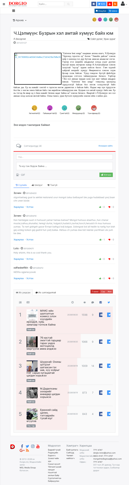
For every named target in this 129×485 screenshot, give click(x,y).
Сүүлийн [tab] (22, 185)
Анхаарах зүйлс (105, 146)
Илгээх (107, 174)
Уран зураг (109, 39)
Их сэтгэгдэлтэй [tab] (47, 292)
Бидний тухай (54, 450)
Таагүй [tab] (53, 185)
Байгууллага (72, 450)
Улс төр (31, 426)
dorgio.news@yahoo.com (104, 453)
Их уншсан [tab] (24, 292)
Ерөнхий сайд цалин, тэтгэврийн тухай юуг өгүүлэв (42, 415)
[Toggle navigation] (13, 11)
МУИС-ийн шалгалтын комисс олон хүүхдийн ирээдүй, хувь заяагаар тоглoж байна (41, 317)
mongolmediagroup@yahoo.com (107, 459)
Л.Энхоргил (20, 39)
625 (102, 4)
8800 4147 (98, 456)
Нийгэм (30, 329)
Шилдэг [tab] (38, 185)
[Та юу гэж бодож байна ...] (64, 166)
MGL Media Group (28, 467)
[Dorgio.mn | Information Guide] (12, 446)
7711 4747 (97, 450)
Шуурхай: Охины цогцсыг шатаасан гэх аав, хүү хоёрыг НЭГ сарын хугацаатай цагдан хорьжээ (44, 368)
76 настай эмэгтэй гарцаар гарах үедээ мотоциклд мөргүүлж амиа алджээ (44, 343)
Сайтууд (70, 452)
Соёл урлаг (96, 39)
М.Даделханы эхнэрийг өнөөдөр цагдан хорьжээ (50, 392)
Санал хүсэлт (54, 464)
